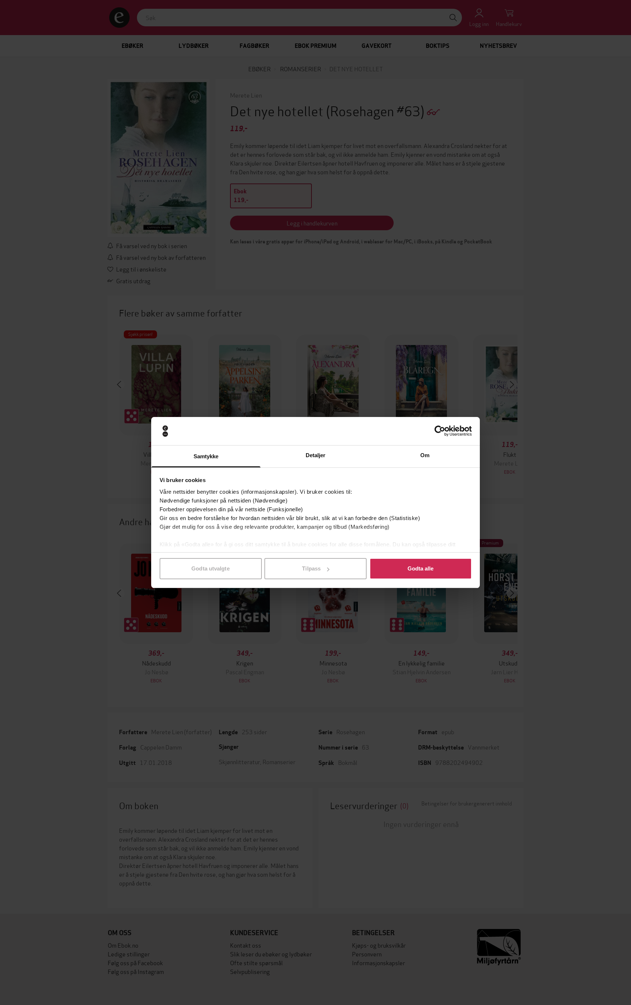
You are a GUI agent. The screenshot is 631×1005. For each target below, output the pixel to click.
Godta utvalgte (210, 568)
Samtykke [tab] (206, 456)
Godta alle (421, 568)
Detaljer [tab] (316, 455)
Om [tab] (424, 455)
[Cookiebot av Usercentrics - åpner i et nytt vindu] (440, 431)
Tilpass (311, 568)
